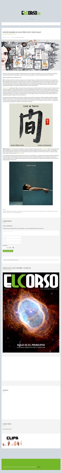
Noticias (7, 30)
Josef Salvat (44, 149)
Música (4, 209)
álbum (4, 211)
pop (12, 212)
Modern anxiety (20, 153)
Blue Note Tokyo (21, 211)
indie (35, 211)
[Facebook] (30, 18)
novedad (9, 212)
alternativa (8, 211)
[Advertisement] (31, 4)
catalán (27, 211)
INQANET (38, 466)
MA (45, 211)
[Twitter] (32, 18)
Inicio (4, 30)
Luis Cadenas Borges (19, 37)
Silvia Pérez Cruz (6, 88)
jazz (37, 211)
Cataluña (31, 211)
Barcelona (14, 211)
